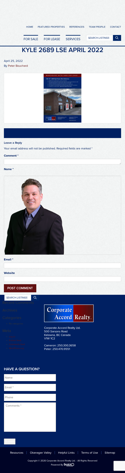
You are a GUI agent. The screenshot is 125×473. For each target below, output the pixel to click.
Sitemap (110, 452)
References (76, 26)
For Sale (31, 39)
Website (9, 273)
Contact (115, 26)
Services (73, 39)
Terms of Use (89, 452)
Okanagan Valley (40, 452)
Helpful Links (66, 452)
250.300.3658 (66, 345)
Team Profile (97, 26)
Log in (12, 336)
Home (29, 26)
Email (8, 259)
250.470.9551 (61, 349)
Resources (16, 452)
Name (9, 169)
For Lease (52, 39)
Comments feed (17, 344)
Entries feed (15, 340)
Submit (9, 441)
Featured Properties (51, 26)
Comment (11, 155)
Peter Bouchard (18, 66)
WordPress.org (16, 348)
